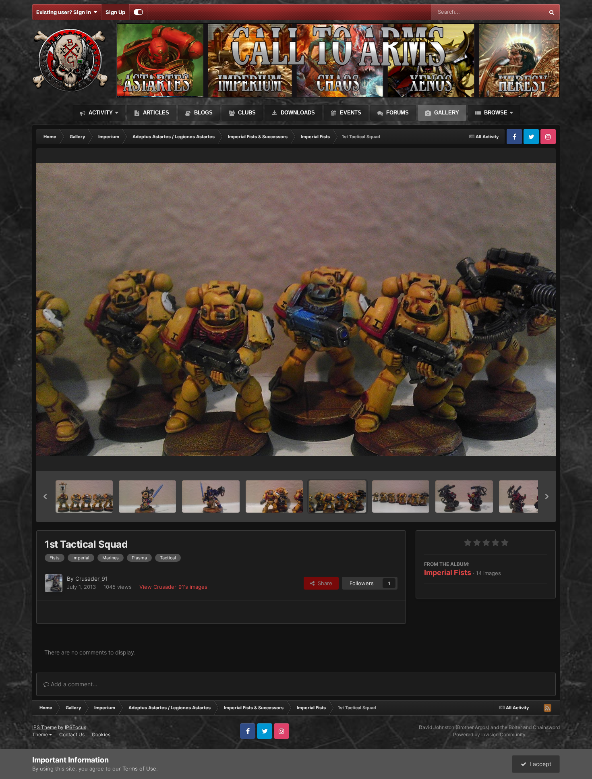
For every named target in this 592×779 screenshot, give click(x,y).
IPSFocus (75, 727)
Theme (40, 734)
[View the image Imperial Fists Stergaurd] (84, 496)
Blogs (203, 113)
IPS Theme (44, 727)
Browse (494, 113)
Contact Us (72, 734)
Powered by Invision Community (489, 734)
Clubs (246, 113)
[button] (45, 496)
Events (349, 113)
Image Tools (522, 456)
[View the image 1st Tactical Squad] (274, 496)
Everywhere (519, 12)
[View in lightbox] (296, 309)
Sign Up (115, 12)
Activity (100, 113)
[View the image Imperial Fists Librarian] (147, 496)
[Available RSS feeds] (547, 707)
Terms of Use (139, 768)
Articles (155, 113)
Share (323, 583)
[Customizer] (138, 12)
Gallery (446, 113)
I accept (538, 763)
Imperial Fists (447, 572)
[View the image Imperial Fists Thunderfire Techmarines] (464, 496)
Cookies (101, 734)
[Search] (552, 12)
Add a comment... (73, 684)
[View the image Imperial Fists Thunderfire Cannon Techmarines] (527, 496)
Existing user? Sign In (64, 12)
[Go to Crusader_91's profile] (53, 583)
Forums (397, 113)
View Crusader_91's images (173, 587)
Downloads (297, 113)
